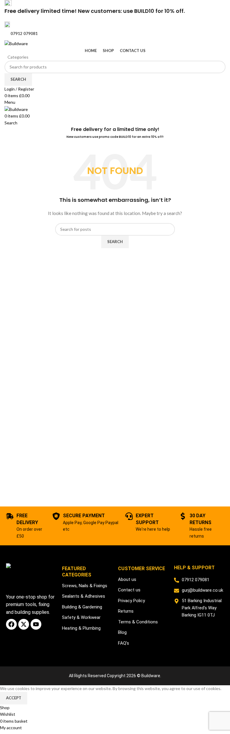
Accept (13, 697)
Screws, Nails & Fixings (84, 585)
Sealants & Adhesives (83, 596)
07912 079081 (24, 33)
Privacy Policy (131, 600)
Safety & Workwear (81, 617)
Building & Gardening (82, 607)
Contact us (129, 590)
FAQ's (123, 643)
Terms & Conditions (138, 622)
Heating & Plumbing (81, 628)
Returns (126, 611)
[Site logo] (16, 43)
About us (127, 579)
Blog (122, 632)
